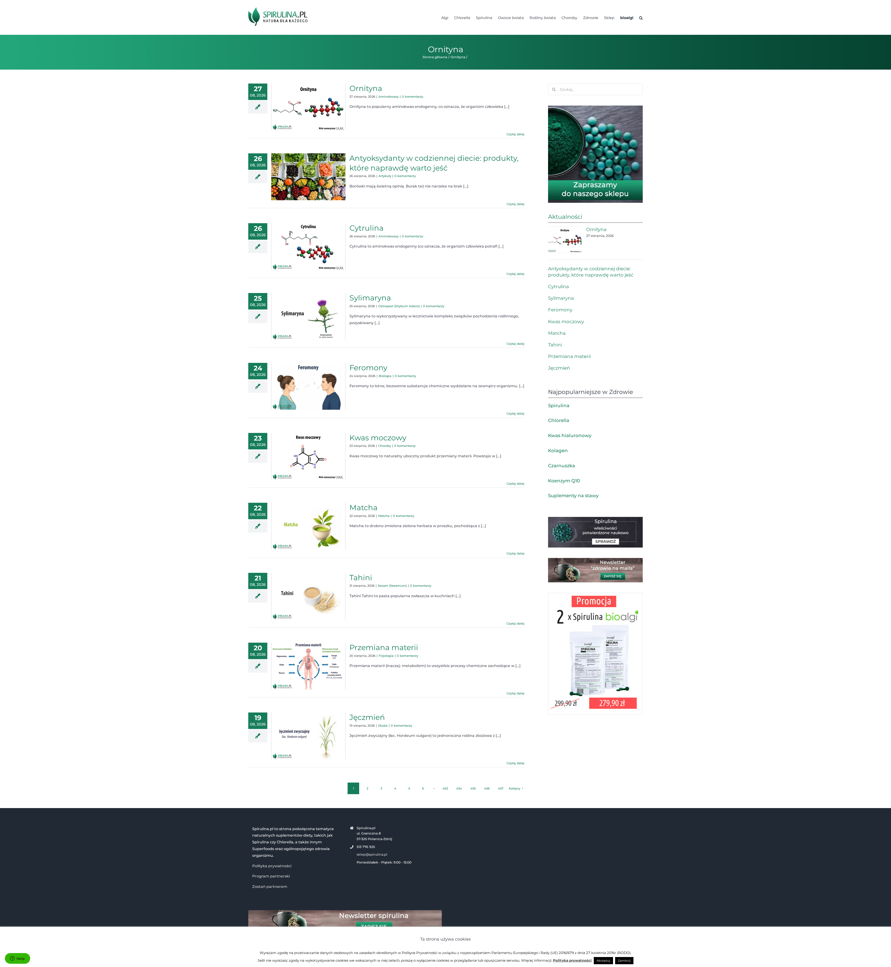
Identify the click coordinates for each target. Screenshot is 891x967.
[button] (641, 17)
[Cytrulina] (308, 246)
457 (501, 788)
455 (473, 788)
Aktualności (565, 216)
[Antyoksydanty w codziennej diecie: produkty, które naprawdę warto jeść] (308, 176)
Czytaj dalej (515, 134)
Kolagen (558, 450)
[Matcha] (308, 526)
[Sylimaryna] (308, 316)
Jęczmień (367, 717)
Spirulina (558, 405)
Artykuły (384, 176)
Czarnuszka (561, 465)
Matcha (363, 507)
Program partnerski (271, 876)
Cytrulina (366, 227)
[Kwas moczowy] (308, 456)
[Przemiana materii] (308, 666)
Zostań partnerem (269, 886)
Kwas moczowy (377, 437)
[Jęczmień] (308, 735)
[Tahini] (308, 596)
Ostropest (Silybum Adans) (399, 306)
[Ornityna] (308, 107)
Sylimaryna (370, 297)
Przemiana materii (383, 647)
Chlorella (558, 420)
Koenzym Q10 (564, 481)
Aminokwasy (388, 96)
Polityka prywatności (271, 866)
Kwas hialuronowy (569, 435)
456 (487, 788)
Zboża (382, 725)
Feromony (368, 367)
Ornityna (365, 88)
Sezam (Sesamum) (392, 585)
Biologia (385, 376)
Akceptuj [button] (603, 960)
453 (445, 788)
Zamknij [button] (624, 960)
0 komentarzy (412, 96)
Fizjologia (386, 656)
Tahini (360, 577)
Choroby (384, 446)
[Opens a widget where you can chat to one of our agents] (17, 959)
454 (459, 788)
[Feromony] (308, 386)
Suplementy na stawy (573, 495)
